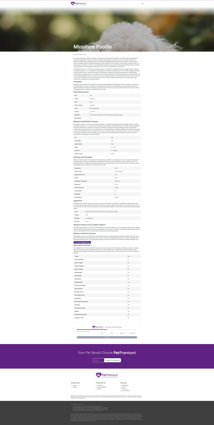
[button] (142, 3)
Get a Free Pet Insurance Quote (82, 242)
